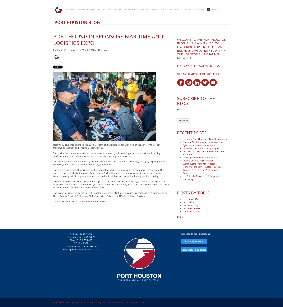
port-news (191, 208)
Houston (82, 201)
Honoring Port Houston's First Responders (205, 138)
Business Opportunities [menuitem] (109, 9)
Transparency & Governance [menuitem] (164, 9)
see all (180, 216)
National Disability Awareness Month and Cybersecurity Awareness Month (203, 144)
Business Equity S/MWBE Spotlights (201, 148)
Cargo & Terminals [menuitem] (86, 9)
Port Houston (71, 49)
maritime (65, 201)
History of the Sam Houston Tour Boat (202, 166)
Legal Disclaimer (61, 302)
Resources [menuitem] (186, 9)
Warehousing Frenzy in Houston (199, 163)
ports (74, 201)
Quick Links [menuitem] (199, 9)
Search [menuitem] (214, 9)
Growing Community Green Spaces (200, 157)
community (191, 211)
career (102, 201)
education (93, 201)
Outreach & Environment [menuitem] (136, 9)
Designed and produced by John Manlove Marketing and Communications (109, 302)
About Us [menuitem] (70, 9)
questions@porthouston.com (84, 249)
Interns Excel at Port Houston (198, 160)
